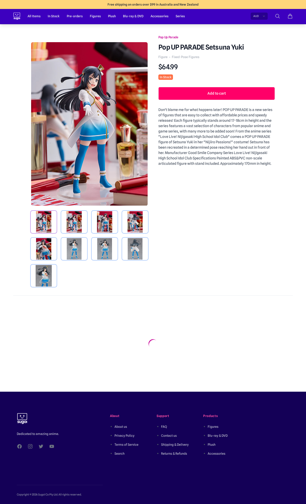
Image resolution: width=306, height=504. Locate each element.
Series (180, 16)
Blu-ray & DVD (133, 16)
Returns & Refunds (174, 453)
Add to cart (216, 93)
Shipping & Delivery (175, 444)
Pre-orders (75, 16)
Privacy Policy (124, 435)
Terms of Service (126, 444)
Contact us (169, 435)
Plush (112, 16)
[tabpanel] (89, 124)
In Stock (54, 16)
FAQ (164, 426)
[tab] (43, 222)
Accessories (159, 16)
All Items (34, 16)
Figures (95, 16)
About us (120, 426)
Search (119, 453)
